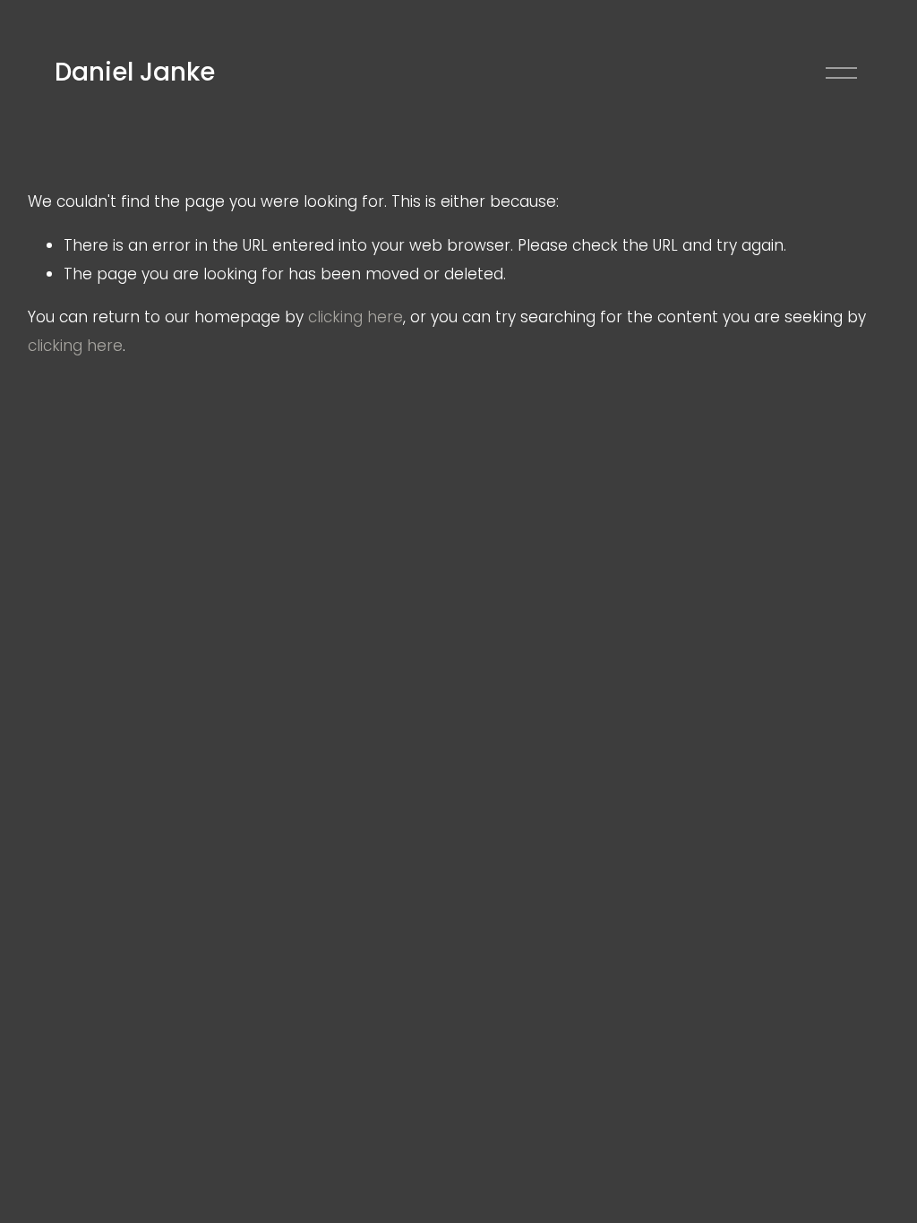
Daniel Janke (135, 72)
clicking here (355, 317)
